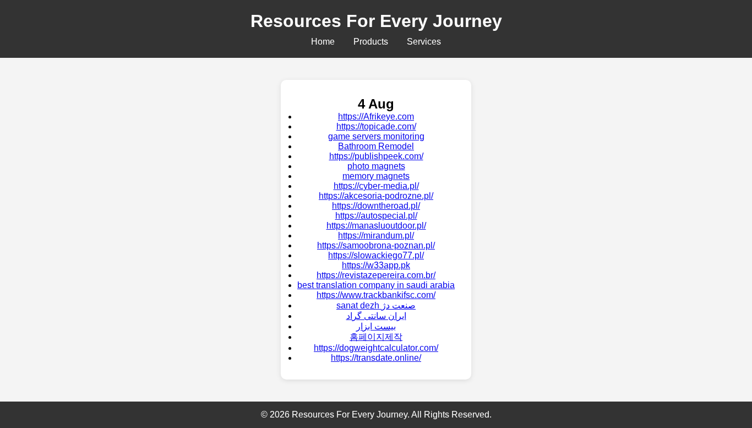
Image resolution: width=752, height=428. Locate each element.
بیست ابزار (376, 326)
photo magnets (376, 166)
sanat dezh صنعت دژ (376, 305)
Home (323, 41)
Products (370, 41)
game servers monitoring (376, 136)
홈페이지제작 (376, 337)
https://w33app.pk (376, 265)
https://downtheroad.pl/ (376, 205)
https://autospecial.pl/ (376, 215)
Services (424, 41)
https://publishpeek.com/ (376, 156)
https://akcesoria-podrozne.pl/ (376, 196)
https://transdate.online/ (376, 357)
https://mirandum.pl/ (376, 235)
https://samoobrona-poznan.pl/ (376, 245)
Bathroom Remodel (376, 146)
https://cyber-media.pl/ (376, 186)
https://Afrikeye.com (376, 116)
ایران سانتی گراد (376, 316)
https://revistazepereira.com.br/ (376, 275)
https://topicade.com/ (376, 126)
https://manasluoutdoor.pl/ (376, 225)
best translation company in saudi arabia (376, 285)
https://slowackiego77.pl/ (376, 255)
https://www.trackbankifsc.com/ (376, 295)
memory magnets (376, 176)
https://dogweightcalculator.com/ (376, 348)
